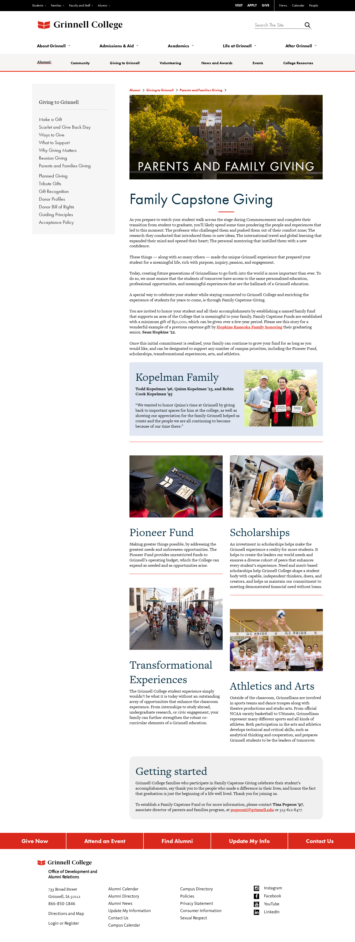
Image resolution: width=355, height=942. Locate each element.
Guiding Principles (56, 214)
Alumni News (120, 903)
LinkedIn (272, 912)
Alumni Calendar (123, 889)
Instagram (273, 888)
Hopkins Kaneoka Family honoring (249, 327)
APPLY (252, 5)
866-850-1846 (61, 904)
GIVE (265, 5)
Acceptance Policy (56, 222)
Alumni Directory (123, 896)
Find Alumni (177, 841)
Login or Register (63, 923)
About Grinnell (51, 46)
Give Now (34, 841)
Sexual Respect (193, 918)
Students (37, 5)
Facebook (272, 896)
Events (258, 63)
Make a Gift (50, 119)
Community (80, 63)
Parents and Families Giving (65, 166)
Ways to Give (51, 135)
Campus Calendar (124, 925)
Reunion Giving (53, 158)
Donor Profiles (52, 199)
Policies (187, 896)
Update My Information (129, 911)
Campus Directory (196, 889)
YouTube (271, 904)
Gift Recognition (54, 191)
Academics (178, 46)
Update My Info (249, 841)
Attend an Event (104, 841)
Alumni (102, 5)
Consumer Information (201, 911)
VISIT (238, 5)
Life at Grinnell (237, 46)
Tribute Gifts (50, 183)
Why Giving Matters (58, 150)
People (313, 5)
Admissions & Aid (116, 46)
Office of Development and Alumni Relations (72, 874)
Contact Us (320, 841)
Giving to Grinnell (125, 63)
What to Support (54, 142)
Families (56, 5)
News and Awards (217, 63)
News (283, 5)
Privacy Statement (196, 903)
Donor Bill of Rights (56, 207)
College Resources (298, 63)
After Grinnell (298, 46)
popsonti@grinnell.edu (252, 810)
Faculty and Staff (79, 5)
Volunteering (170, 63)
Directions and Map (66, 914)
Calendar (298, 5)
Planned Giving (53, 176)
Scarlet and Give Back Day (65, 127)
